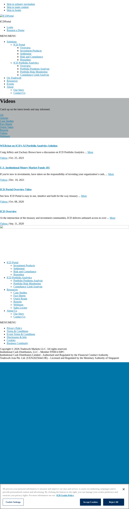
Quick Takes (6, 127)
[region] (64, 496)
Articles (4, 118)
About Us (12, 310)
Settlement (25, 53)
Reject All (113, 502)
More (90, 152)
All (1, 115)
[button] (8, 36)
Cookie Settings (13, 502)
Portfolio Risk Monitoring (34, 71)
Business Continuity (17, 343)
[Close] (123, 489)
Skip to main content (18, 7)
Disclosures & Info (17, 337)
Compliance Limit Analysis (34, 74)
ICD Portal (19, 44)
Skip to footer (14, 10)
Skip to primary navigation (21, 4)
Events (10, 83)
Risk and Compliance (31, 56)
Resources (12, 80)
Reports (4, 130)
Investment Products (31, 50)
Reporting (25, 59)
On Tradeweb (14, 77)
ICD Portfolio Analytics (26, 62)
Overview (25, 47)
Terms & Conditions (17, 331)
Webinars (5, 136)
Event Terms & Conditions (21, 334)
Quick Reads (20, 298)
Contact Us (19, 92)
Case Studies (7, 121)
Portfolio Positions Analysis (34, 68)
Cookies (11, 340)
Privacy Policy (14, 328)
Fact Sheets (6, 124)
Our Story (18, 89)
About (10, 86)
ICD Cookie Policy (65, 495)
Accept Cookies (90, 502)
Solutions (12, 41)
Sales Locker (20, 307)
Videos (3, 133)
